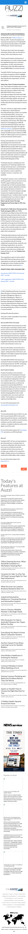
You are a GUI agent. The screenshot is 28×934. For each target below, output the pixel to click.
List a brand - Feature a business (19, 902)
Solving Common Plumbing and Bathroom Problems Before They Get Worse (13, 678)
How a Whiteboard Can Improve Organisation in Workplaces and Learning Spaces (12, 509)
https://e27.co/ (5, 461)
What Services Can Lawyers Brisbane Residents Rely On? (12, 587)
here (21, 265)
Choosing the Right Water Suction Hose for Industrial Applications (11, 523)
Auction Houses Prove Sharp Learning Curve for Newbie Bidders (12, 645)
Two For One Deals (18, 898)
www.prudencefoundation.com (9, 405)
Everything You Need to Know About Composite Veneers (13, 633)
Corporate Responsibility (19, 904)
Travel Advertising (21, 896)
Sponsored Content (19, 900)
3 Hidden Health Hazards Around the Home (11, 702)
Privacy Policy (22, 894)
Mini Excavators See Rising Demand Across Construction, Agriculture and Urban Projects (12, 819)
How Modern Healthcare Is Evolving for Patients (11, 656)
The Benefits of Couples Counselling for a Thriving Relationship (13, 865)
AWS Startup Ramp (6, 128)
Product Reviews (9, 898)
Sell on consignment (8, 904)
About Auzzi (5, 894)
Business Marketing (9, 900)
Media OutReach (17, 37)
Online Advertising (11, 906)
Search (11, 894)
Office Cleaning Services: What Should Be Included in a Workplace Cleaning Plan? (13, 563)
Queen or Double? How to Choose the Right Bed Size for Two (13, 691)
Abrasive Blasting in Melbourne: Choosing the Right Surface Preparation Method (13, 547)
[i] (24, 68)
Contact (16, 894)
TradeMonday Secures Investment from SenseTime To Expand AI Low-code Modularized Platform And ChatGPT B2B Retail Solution (13, 836)
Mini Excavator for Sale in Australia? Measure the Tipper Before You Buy (13, 622)
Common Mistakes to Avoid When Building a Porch (12, 667)
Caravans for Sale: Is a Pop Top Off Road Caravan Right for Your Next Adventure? (14, 576)
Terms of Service (6, 902)
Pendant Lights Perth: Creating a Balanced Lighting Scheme (13, 535)
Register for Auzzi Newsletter (9, 896)
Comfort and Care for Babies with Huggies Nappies (11, 792)
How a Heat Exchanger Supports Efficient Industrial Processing (13, 496)
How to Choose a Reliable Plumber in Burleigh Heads (11, 610)
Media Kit (19, 906)
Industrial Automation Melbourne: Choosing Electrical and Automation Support (13, 599)
